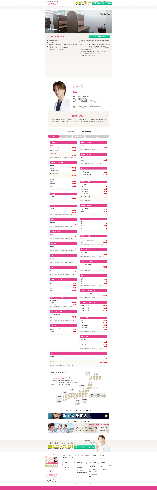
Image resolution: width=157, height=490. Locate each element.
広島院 (64, 392)
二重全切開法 (53, 153)
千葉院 (103, 396)
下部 (68, 157)
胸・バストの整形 (80, 470)
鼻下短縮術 (67, 467)
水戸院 (103, 394)
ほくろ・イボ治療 (92, 469)
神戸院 (77, 400)
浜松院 (84, 402)
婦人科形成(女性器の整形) (82, 472)
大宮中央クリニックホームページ (56, 46)
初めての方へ (65, 6)
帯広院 (88, 374)
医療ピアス (103, 462)
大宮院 (98, 394)
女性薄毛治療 (79, 467)
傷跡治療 (90, 476)
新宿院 (92, 394)
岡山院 (72, 389)
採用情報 (76, 483)
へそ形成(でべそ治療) (81, 475)
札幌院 (88, 372)
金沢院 (82, 385)
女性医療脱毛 (79, 462)
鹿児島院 (60, 398)
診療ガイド (78, 6)
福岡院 (59, 396)
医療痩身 (78, 465)
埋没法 (51, 145)
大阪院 (77, 403)
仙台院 (96, 387)
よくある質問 (105, 6)
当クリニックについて (51, 6)
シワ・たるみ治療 (92, 462)
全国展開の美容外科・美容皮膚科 (51, 1)
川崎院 (92, 396)
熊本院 (59, 401)
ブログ (72, 457)
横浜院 (98, 396)
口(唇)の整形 (67, 465)
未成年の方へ (102, 455)
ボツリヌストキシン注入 (55, 258)
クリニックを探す (92, 6)
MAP (76, 44)
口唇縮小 (52, 234)
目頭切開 (82, 145)
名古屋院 (85, 399)
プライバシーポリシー (69, 483)
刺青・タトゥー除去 (93, 471)
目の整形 (66, 462)
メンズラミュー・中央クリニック (85, 483)
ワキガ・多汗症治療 (93, 474)
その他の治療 (103, 469)
